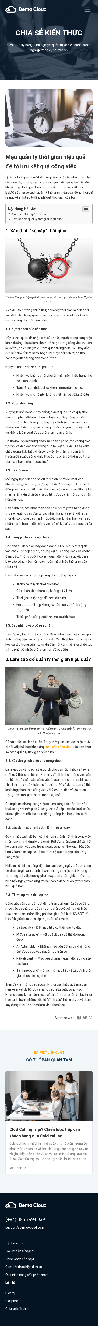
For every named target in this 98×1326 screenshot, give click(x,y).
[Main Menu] (88, 9)
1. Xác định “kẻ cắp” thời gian (28, 214)
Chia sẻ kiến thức (17, 1309)
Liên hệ (10, 1282)
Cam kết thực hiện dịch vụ (23, 1267)
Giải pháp (12, 1301)
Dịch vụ (10, 1293)
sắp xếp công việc (58, 747)
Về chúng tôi (14, 1243)
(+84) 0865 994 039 (25, 1219)
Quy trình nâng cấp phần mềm (27, 1275)
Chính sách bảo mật (19, 1259)
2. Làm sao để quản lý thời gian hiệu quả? (36, 219)
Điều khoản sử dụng (19, 1251)
